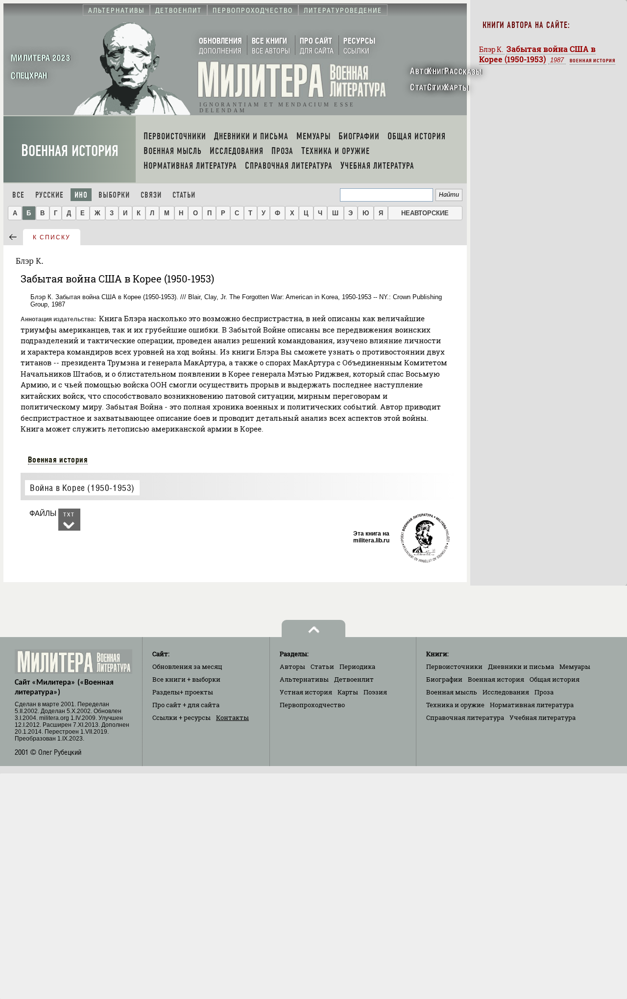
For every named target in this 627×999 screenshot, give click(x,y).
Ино (81, 195)
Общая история (554, 679)
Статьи (183, 195)
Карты (348, 692)
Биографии (444, 679)
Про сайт (185, 704)
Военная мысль (451, 692)
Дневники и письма (521, 666)
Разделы (182, 692)
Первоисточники (454, 666)
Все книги (186, 679)
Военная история (70, 151)
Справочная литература (465, 717)
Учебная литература (542, 717)
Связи (151, 195)
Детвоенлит (354, 679)
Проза (544, 692)
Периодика (357, 666)
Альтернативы (304, 679)
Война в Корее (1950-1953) (82, 488)
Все (18, 195)
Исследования (505, 692)
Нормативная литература (532, 704)
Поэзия (375, 692)
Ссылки (181, 717)
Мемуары (574, 666)
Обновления (187, 666)
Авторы (292, 666)
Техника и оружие (455, 704)
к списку (52, 237)
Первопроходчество (312, 704)
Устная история (306, 692)
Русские (49, 195)
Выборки (114, 195)
